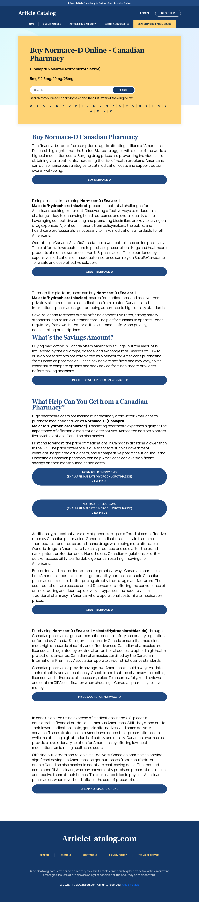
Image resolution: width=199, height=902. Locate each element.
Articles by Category (82, 23)
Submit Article (52, 23)
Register (168, 13)
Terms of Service (149, 855)
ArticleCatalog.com (99, 838)
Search (123, 90)
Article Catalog (37, 13)
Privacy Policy (118, 855)
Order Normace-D (99, 272)
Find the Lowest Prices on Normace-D (99, 380)
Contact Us (90, 855)
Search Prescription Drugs (154, 23)
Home (31, 23)
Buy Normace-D (99, 180)
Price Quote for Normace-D (99, 697)
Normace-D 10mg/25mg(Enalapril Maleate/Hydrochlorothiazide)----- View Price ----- (99, 508)
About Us (66, 855)
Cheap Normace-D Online (99, 789)
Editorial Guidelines (117, 23)
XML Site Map (130, 885)
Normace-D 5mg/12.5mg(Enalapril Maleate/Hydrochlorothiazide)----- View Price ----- (99, 476)
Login (144, 13)
